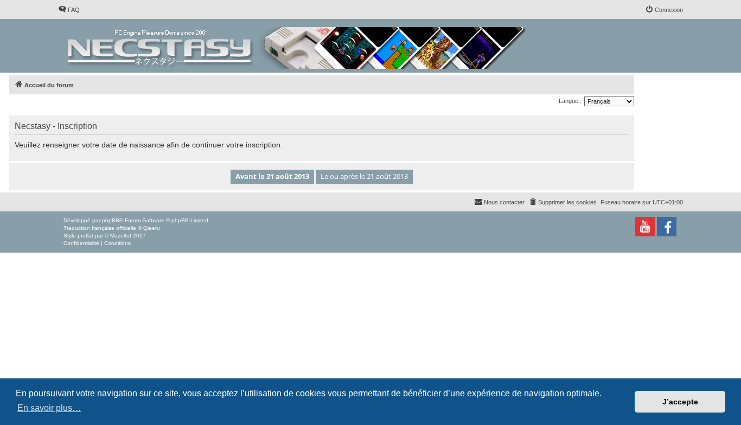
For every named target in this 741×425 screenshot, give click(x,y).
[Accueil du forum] (297, 46)
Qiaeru (151, 228)
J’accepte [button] (680, 401)
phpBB (110, 220)
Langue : (570, 101)
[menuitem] (69, 9)
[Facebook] (666, 226)
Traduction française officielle (99, 228)
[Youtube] (645, 226)
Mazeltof (120, 236)
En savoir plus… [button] (49, 408)
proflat (85, 236)
